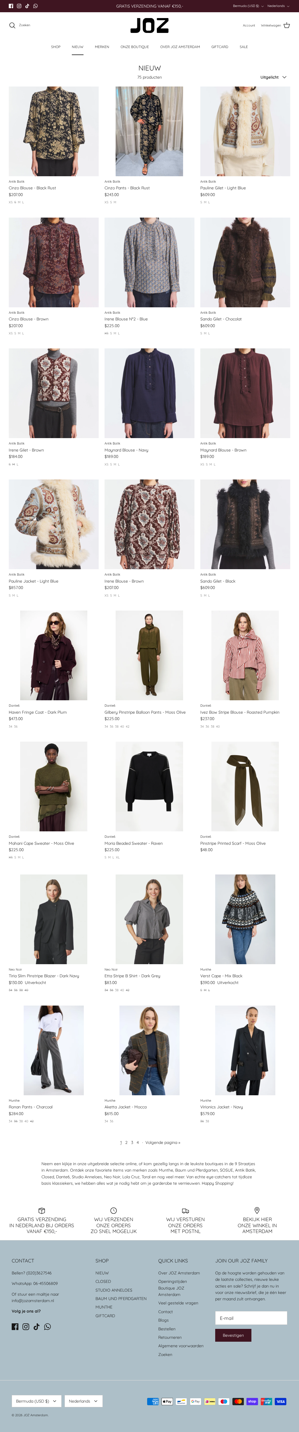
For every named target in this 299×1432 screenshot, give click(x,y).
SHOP (55, 47)
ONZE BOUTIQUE (135, 47)
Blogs (163, 1320)
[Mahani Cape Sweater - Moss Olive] (54, 786)
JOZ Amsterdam (35, 1415)
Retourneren (170, 1337)
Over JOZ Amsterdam (179, 1273)
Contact (165, 1311)
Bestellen (166, 1329)
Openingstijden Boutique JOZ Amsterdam (172, 1288)
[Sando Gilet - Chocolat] (245, 262)
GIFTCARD (219, 47)
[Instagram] (19, 6)
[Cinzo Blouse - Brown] (54, 262)
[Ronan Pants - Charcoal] (54, 1050)
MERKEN (102, 47)
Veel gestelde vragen (178, 1303)
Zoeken (165, 1354)
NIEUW (78, 47)
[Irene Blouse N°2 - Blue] (149, 262)
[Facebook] (11, 6)
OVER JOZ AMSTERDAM (180, 47)
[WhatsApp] (35, 6)
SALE (244, 47)
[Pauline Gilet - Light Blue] (245, 131)
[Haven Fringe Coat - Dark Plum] (54, 655)
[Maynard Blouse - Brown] (245, 393)
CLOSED (103, 1281)
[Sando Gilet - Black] (245, 524)
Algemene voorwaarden (181, 1345)
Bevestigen (233, 1335)
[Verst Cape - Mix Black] (245, 919)
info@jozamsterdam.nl (33, 1300)
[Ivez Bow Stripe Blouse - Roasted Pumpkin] (245, 655)
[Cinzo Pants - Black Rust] (149, 131)
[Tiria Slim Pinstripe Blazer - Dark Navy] (54, 919)
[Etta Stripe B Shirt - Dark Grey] (149, 919)
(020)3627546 (39, 1273)
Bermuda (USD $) (246, 6)
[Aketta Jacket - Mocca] (149, 1050)
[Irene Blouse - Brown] (149, 524)
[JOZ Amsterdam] (149, 25)
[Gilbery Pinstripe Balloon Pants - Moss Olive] (149, 655)
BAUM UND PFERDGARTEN (121, 1298)
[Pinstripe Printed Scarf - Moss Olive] (245, 786)
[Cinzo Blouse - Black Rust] (54, 131)
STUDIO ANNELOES (113, 1290)
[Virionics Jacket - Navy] (245, 1050)
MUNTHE (103, 1307)
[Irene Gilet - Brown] (54, 393)
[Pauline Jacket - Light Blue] (54, 524)
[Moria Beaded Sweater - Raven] (149, 786)
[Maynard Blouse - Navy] (149, 393)
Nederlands (276, 6)
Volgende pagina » (162, 1142)
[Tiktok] (27, 6)
